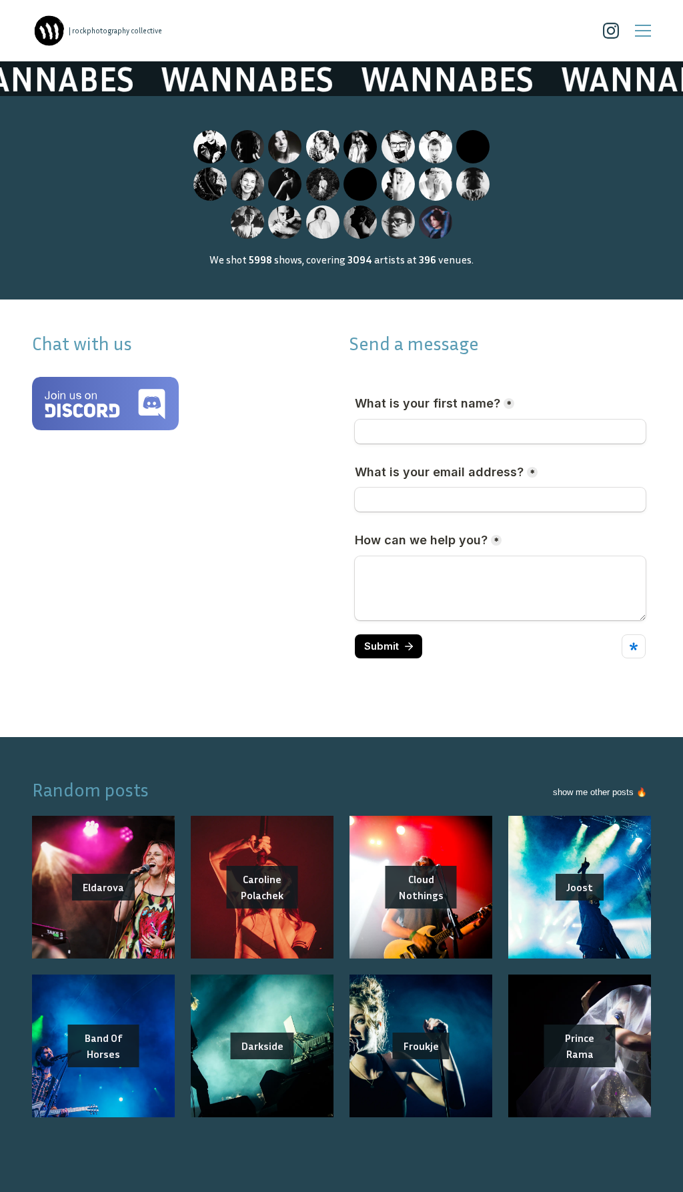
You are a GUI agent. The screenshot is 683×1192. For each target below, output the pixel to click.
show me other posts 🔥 (600, 792)
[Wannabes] (49, 30)
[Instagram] (611, 31)
